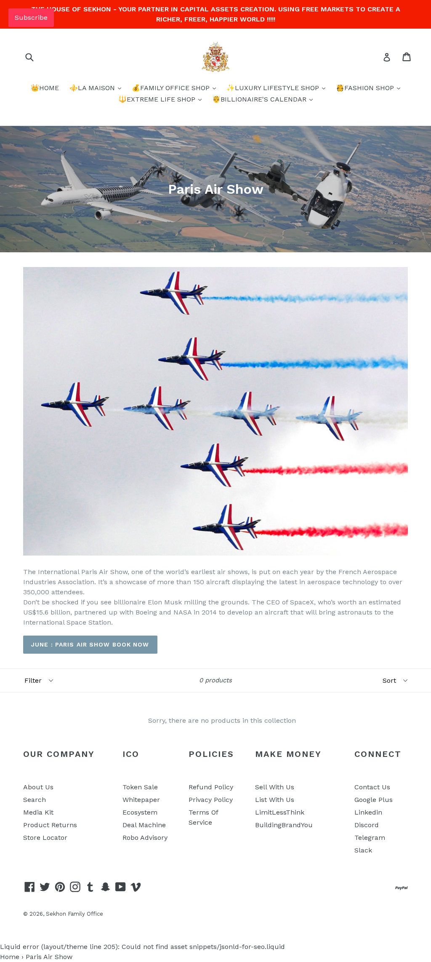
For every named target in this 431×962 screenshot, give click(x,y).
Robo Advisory (145, 838)
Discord (366, 825)
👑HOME (45, 88)
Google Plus (373, 800)
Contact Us (372, 787)
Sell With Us (274, 787)
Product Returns (50, 825)
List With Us (274, 800)
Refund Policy (211, 787)
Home (9, 957)
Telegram (369, 838)
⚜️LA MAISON (93, 88)
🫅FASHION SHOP (366, 88)
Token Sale (140, 787)
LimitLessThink (279, 812)
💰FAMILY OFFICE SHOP (172, 88)
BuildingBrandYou (284, 825)
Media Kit (38, 812)
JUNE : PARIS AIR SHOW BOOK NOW (90, 644)
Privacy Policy (211, 800)
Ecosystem (139, 812)
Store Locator (45, 838)
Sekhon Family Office (74, 914)
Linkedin (368, 812)
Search (34, 800)
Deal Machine (144, 825)
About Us (38, 787)
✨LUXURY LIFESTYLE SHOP (273, 88)
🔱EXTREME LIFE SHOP (157, 99)
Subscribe (31, 17)
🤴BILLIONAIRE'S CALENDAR (260, 99)
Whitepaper (141, 800)
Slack (363, 850)
